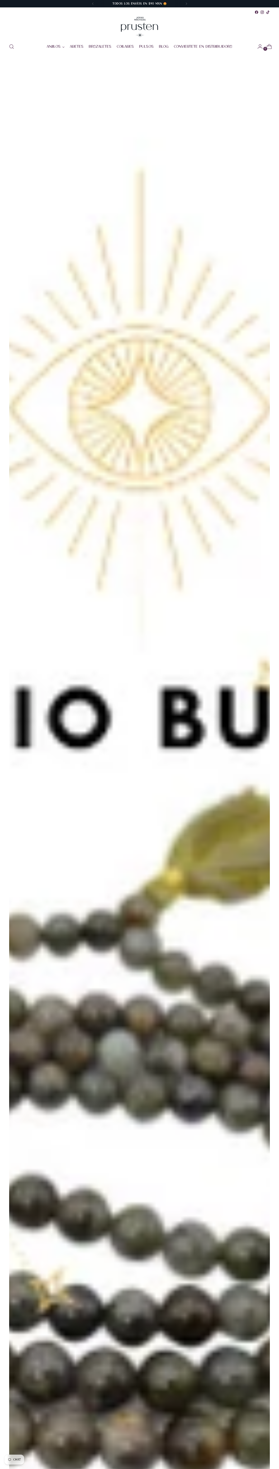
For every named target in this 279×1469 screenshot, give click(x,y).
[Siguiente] (186, 3)
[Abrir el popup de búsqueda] (11, 46)
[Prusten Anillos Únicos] (139, 27)
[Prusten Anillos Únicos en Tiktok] (268, 12)
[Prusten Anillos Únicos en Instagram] (262, 12)
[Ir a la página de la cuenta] (258, 46)
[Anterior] (93, 3)
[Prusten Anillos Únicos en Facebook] (257, 12)
